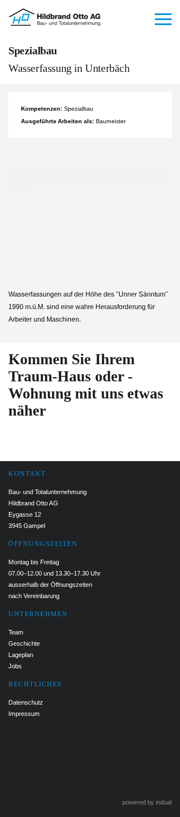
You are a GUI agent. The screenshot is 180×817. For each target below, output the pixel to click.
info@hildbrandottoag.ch (70, 776)
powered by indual (147, 802)
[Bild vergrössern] (90, 219)
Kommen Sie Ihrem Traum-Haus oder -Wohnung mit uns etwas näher (85, 385)
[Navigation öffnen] (163, 19)
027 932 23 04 (51, 746)
